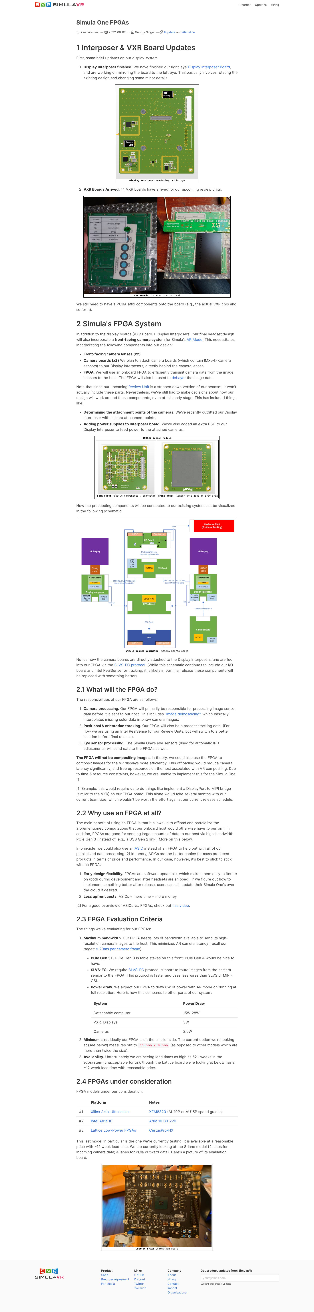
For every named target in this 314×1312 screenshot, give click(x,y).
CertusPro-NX (161, 1130)
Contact (173, 1283)
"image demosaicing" (182, 714)
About (172, 1275)
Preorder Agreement (115, 1279)
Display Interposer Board (209, 67)
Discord (139, 1279)
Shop (104, 1275)
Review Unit (138, 387)
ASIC (139, 848)
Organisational (177, 1292)
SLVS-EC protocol (129, 665)
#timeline (188, 32)
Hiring (275, 5)
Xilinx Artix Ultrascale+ (110, 1112)
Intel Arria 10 (101, 1121)
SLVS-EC (136, 970)
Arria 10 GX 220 (162, 1121)
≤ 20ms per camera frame (118, 949)
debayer (179, 378)
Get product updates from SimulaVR (226, 1270)
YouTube (140, 1288)
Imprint (172, 1288)
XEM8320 (157, 1112)
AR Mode (194, 339)
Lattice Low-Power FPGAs (113, 1130)
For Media (108, 1283)
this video (180, 905)
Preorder (245, 5)
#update (170, 32)
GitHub (139, 1275)
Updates (261, 5)
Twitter (139, 1283)
